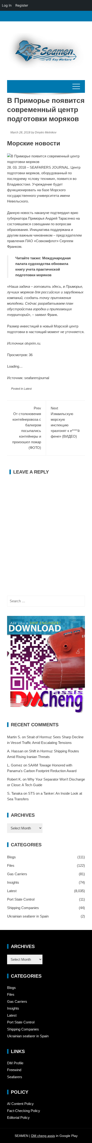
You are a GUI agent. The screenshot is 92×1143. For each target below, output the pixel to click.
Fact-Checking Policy (23, 1111)
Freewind (14, 1070)
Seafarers (14, 1077)
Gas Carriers (17, 874)
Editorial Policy (18, 1118)
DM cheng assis (43, 1136)
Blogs (11, 857)
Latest (28, 388)
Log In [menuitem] (7, 5)
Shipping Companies (23, 908)
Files (10, 865)
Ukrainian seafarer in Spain (28, 916)
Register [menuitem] (21, 5)
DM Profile (15, 1063)
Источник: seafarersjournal (28, 378)
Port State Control (20, 899)
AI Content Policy (20, 1104)
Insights (13, 882)
